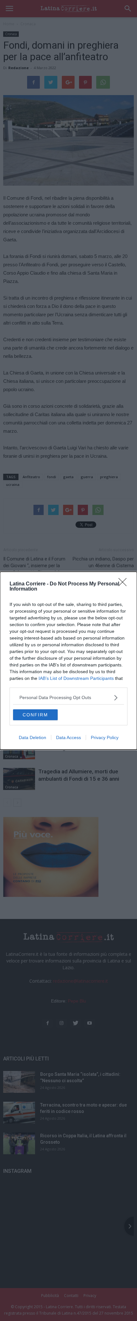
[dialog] (68, 661)
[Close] (125, 584)
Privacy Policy (105, 737)
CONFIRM (35, 714)
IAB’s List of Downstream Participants (76, 678)
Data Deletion (32, 737)
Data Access (68, 737)
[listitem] (68, 697)
